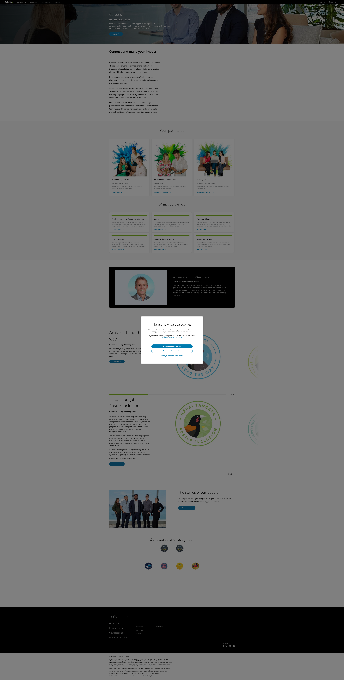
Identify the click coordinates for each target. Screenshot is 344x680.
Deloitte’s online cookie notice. (172, 338)
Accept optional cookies (172, 346)
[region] (172, 340)
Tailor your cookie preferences (172, 356)
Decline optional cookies (172, 351)
